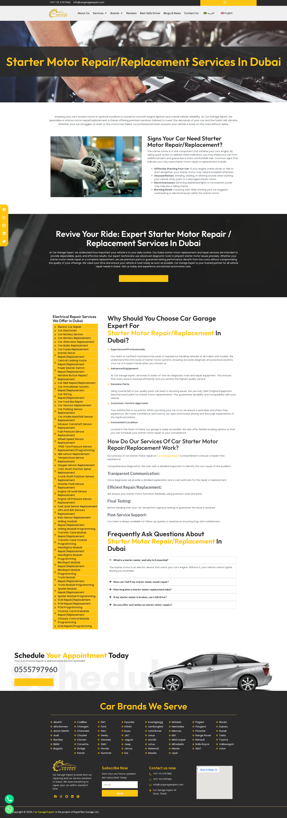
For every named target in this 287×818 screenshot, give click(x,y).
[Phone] (9, 799)
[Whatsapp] (9, 809)
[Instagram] (4, 217)
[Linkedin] (4, 233)
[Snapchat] (4, 225)
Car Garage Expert (168, 455)
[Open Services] (105, 13)
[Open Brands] (121, 13)
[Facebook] (4, 209)
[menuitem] (209, 13)
